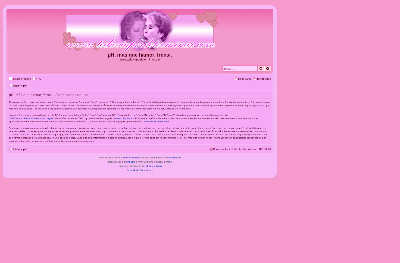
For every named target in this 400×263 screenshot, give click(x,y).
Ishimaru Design (131, 157)
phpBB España (154, 166)
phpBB (130, 161)
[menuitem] (36, 79)
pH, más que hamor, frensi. (140, 55)
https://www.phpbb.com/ (156, 121)
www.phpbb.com (125, 118)
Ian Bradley (174, 157)
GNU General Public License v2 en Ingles (31, 118)
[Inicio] (140, 31)
